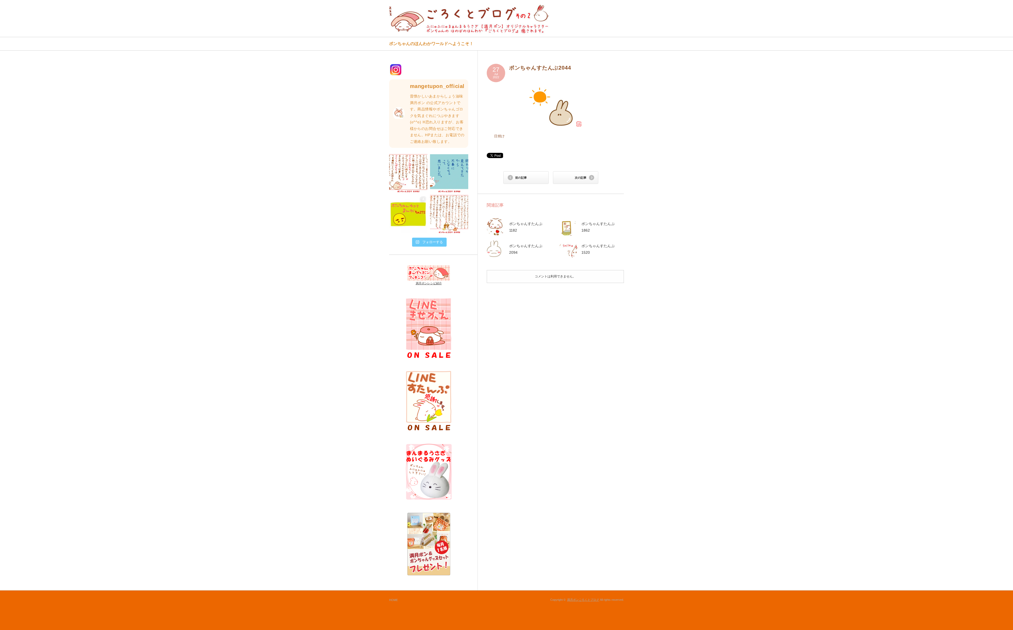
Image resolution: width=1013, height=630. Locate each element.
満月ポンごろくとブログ (583, 599)
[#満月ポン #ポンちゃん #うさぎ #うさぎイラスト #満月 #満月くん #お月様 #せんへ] (408, 173)
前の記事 (521, 177)
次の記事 (580, 177)
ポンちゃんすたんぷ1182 (525, 227)
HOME (393, 600)
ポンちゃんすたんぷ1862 (598, 227)
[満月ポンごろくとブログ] (470, 19)
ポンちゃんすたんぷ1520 (598, 249)
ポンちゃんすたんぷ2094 (525, 249)
